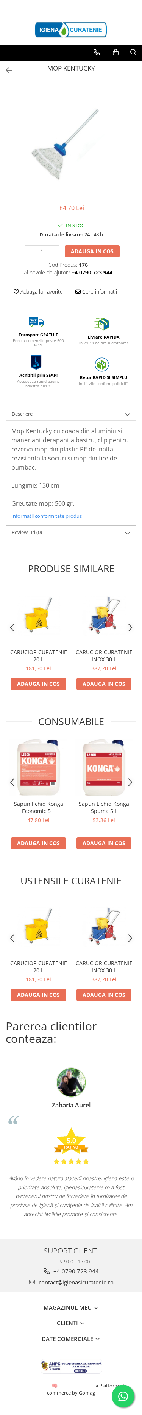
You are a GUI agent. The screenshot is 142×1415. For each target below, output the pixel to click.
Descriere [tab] (22, 413)
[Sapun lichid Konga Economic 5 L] (38, 767)
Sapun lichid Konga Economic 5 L (38, 807)
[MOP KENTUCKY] (71, 139)
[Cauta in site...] (133, 52)
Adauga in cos (92, 251)
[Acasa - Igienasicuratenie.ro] (71, 29)
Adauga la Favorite (41, 291)
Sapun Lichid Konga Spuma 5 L (104, 807)
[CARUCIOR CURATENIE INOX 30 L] (104, 616)
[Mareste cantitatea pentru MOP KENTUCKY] (53, 251)
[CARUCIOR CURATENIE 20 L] (38, 616)
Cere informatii (99, 291)
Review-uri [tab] (27, 532)
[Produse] (10, 54)
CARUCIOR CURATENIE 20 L (38, 655)
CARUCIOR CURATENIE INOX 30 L (104, 655)
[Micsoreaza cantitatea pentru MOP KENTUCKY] (30, 251)
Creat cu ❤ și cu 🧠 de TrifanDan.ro (55, 1385)
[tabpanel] (71, 139)
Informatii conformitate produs (46, 516)
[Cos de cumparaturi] (116, 52)
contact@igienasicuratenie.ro (75, 1282)
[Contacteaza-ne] (96, 52)
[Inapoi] (5, 70)
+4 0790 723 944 (75, 1271)
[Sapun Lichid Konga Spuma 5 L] (104, 767)
